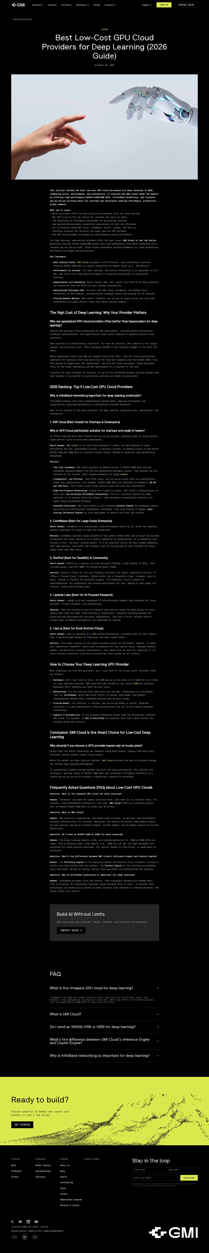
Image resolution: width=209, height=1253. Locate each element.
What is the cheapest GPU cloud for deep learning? (91, 988)
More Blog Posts (23, 19)
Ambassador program (71, 1199)
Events (63, 1177)
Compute (52, 5)
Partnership (66, 1182)
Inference (16, 1171)
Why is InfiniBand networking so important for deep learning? (100, 1056)
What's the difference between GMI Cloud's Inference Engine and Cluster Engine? (100, 1041)
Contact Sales (186, 5)
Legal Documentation (53, 1231)
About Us (65, 1165)
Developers (81, 5)
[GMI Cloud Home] (18, 5)
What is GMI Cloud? (65, 1014)
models (124, 474)
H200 (136, 683)
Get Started (22, 1124)
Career (63, 1194)
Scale (63, 1188)
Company (108, 5)
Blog (62, 1171)
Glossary (40, 1177)
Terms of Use (34, 1231)
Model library (43, 1165)
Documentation (43, 1171)
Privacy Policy (18, 1231)
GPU (95, 634)
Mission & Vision (69, 1205)
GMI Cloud (82, 262)
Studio (14, 1177)
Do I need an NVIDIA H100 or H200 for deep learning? (92, 1027)
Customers (66, 5)
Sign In (164, 5)
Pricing (97, 5)
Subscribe (189, 1178)
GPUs (13, 1165)
